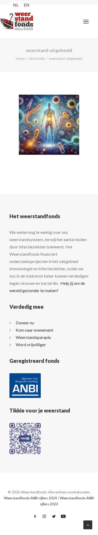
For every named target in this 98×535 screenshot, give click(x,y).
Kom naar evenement (34, 329)
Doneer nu (25, 322)
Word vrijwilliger (31, 344)
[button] (86, 21)
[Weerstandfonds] (10, 21)
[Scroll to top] (87, 524)
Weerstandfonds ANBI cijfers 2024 (30, 498)
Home (20, 58)
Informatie (37, 58)
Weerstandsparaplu (33, 337)
